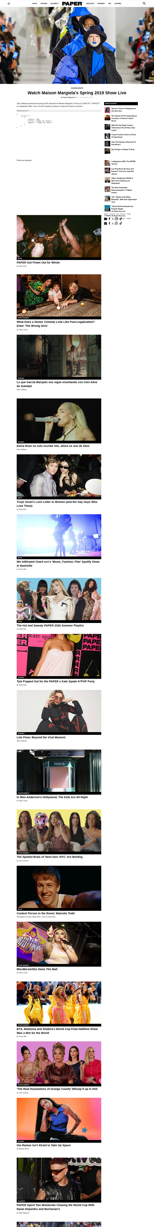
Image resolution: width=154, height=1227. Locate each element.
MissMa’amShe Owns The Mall (37, 969)
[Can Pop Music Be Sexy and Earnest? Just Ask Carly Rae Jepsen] (107, 170)
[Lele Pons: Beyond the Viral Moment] (59, 711)
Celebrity (54, 3)
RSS (118, 214)
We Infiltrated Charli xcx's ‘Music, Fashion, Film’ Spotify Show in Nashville (58, 563)
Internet (101, 3)
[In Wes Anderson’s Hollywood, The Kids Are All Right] (59, 771)
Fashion (44, 3)
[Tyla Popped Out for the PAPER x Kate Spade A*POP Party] (59, 655)
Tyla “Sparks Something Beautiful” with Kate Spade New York (124, 199)
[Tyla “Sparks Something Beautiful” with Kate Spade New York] (107, 198)
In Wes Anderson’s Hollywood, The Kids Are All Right (52, 797)
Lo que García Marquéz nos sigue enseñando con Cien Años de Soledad (57, 384)
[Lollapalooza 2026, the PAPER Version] (107, 163)
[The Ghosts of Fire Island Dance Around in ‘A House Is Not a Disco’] (107, 117)
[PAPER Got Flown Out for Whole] (59, 236)
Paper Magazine (69, 97)
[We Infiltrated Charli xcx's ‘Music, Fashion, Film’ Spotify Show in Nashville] (59, 535)
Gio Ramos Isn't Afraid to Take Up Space (44, 1145)
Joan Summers (24, 861)
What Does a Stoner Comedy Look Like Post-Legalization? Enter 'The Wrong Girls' (56, 323)
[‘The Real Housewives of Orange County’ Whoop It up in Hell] (59, 1062)
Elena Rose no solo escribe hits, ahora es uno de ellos (53, 445)
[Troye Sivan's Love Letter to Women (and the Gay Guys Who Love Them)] (59, 475)
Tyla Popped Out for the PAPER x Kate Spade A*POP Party (56, 681)
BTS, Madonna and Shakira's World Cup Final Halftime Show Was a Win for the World (57, 1030)
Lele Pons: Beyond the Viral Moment (41, 737)
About (106, 214)
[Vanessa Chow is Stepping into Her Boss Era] (107, 110)
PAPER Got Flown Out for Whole (38, 262)
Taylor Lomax (23, 330)
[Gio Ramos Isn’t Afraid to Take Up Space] (59, 1119)
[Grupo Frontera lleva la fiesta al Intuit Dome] (107, 136)
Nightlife (90, 3)
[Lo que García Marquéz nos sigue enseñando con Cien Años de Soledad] (59, 356)
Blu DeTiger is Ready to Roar (123, 149)
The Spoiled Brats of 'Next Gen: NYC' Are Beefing (50, 856)
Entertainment (23, 318)
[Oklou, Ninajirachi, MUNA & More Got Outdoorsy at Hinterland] (107, 180)
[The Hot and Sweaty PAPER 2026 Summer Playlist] (59, 599)
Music (34, 3)
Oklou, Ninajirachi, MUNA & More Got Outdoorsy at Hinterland (122, 180)
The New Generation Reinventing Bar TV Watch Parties (121, 190)
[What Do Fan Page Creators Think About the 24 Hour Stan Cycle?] (107, 127)
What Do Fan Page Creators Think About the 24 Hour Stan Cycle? (123, 127)
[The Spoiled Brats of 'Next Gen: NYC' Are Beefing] (59, 830)
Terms (128, 214)
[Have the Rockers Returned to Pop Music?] (107, 143)
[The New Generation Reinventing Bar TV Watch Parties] (107, 189)
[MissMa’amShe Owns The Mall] (59, 943)
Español (118, 3)
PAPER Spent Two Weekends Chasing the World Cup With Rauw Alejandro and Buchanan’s (55, 1207)
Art (109, 3)
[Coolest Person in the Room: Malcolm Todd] (59, 887)
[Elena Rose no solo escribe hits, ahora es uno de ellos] (59, 419)
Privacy (122, 214)
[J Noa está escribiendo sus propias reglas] (107, 208)
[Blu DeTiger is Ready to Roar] (107, 151)
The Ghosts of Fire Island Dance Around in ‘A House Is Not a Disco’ (124, 118)
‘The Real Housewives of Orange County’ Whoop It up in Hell (57, 1088)
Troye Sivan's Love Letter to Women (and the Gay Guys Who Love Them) (57, 503)
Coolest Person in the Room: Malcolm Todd (46, 913)
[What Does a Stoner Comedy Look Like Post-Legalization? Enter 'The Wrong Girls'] (59, 295)
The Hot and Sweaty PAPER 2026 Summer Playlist (50, 625)
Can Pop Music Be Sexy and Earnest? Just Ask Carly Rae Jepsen (122, 171)
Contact (112, 214)
